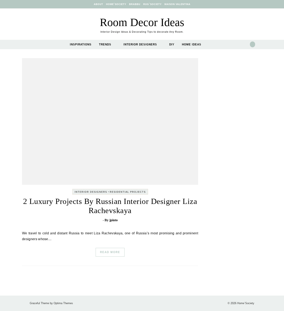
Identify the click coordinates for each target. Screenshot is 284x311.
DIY (171, 44)
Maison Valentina (177, 4)
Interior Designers (140, 44)
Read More (110, 252)
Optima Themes (63, 303)
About (98, 4)
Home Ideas (191, 44)
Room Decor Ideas (142, 22)
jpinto (113, 220)
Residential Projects (128, 192)
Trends (105, 44)
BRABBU (134, 4)
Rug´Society (152, 4)
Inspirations (80, 44)
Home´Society (116, 4)
